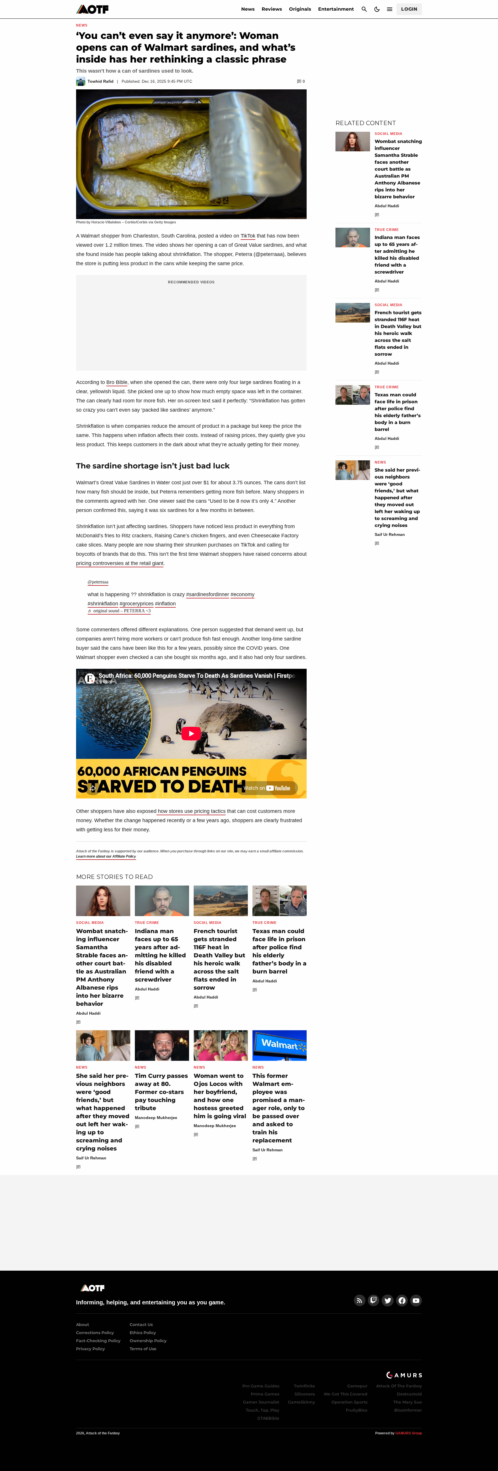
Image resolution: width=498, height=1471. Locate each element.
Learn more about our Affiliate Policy (106, 856)
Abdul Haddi (88, 1013)
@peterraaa (98, 581)
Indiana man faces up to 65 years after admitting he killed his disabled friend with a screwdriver (160, 955)
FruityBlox (356, 1410)
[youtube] (416, 1300)
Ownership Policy (148, 1340)
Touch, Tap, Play (262, 1410)
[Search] (364, 9)
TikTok (248, 236)
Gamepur (357, 1386)
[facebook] (402, 1300)
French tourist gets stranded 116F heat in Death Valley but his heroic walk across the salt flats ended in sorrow (398, 333)
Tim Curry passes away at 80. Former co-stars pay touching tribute (161, 1092)
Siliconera (305, 1394)
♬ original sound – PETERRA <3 (119, 610)
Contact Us (141, 1324)
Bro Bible (116, 382)
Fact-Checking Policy (98, 1340)
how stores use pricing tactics (191, 811)
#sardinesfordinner (207, 594)
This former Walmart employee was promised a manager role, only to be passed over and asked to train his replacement (278, 1108)
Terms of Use (143, 1348)
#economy (242, 594)
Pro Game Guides (260, 1386)
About (82, 1324)
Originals (300, 9)
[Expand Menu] (389, 9)
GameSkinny (301, 1402)
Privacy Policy (90, 1348)
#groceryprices (137, 604)
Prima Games (265, 1394)
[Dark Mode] (377, 9)
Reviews (272, 9)
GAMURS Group (408, 1433)
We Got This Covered (345, 1394)
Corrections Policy (95, 1332)
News (248, 9)
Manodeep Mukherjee (156, 1117)
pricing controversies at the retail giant (119, 563)
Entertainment (336, 9)
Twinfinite (304, 1386)
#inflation (165, 604)
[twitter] (388, 1300)
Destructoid (409, 1394)
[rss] (359, 1300)
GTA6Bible (268, 1418)
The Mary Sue (407, 1402)
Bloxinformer (408, 1410)
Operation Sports (349, 1402)
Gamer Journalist (261, 1402)
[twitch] (373, 1300)
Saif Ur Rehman (91, 1158)
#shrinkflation (103, 604)
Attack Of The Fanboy (399, 1386)
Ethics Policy (143, 1332)
